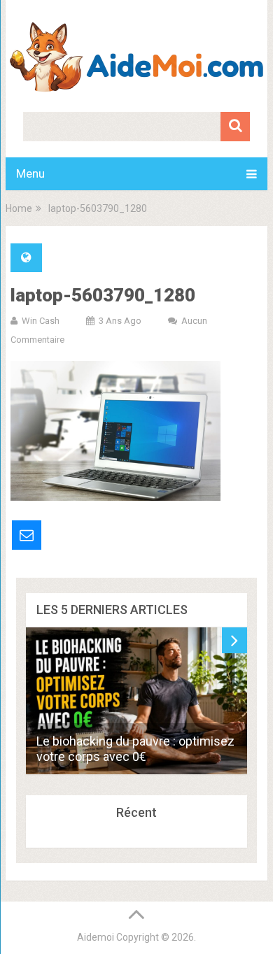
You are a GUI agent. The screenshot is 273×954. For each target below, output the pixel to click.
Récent (136, 812)
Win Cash (40, 320)
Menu (30, 173)
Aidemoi (95, 937)
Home (19, 208)
